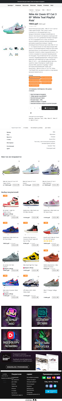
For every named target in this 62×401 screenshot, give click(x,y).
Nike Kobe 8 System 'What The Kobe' (10, 291)
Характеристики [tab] (16, 127)
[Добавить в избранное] (31, 113)
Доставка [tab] (48, 127)
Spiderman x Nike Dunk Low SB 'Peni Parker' (10, 238)
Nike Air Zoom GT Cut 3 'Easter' (29, 182)
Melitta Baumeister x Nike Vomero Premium (51, 266)
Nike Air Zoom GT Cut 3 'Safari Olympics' (48, 182)
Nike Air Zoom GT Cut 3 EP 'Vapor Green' (10, 182)
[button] (2, 27)
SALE (51, 5)
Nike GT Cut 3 (34, 120)
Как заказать (15, 379)
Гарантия (14, 386)
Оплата (14, 384)
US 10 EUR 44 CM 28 (34, 80)
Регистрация (30, 384)
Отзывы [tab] (25, 127)
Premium (46, 5)
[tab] (4, 262)
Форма (39, 5)
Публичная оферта (17, 395)
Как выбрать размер (33, 377)
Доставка (14, 382)
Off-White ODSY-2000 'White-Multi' (29, 291)
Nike (45, 118)
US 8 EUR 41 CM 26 (46, 82)
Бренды (10, 5)
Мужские (25, 5)
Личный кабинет (31, 382)
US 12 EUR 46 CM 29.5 (35, 77)
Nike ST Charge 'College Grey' (50, 291)
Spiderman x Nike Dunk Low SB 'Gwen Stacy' (51, 211)
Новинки (18, 5)
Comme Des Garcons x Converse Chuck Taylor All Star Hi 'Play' (30, 239)
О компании (15, 377)
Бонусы (14, 388)
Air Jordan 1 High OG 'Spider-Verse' (8, 211)
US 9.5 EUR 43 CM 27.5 (46, 80)
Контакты (14, 393)
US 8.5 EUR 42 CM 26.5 (35, 82)
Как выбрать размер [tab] (37, 127)
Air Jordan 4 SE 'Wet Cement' (8, 266)
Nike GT (50, 118)
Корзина (29, 386)
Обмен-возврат (31, 379)
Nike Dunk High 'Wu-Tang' (30, 265)
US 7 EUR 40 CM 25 (34, 85)
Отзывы (14, 390)
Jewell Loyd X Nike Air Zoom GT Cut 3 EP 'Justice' (51, 238)
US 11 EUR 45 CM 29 (46, 77)
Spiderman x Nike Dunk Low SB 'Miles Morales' (31, 211)
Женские (33, 5)
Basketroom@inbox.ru (7, 378)
